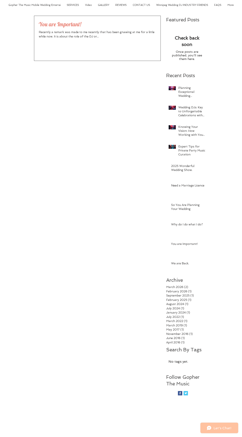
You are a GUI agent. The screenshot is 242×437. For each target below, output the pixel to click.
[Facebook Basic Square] (180, 393)
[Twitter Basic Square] (186, 393)
